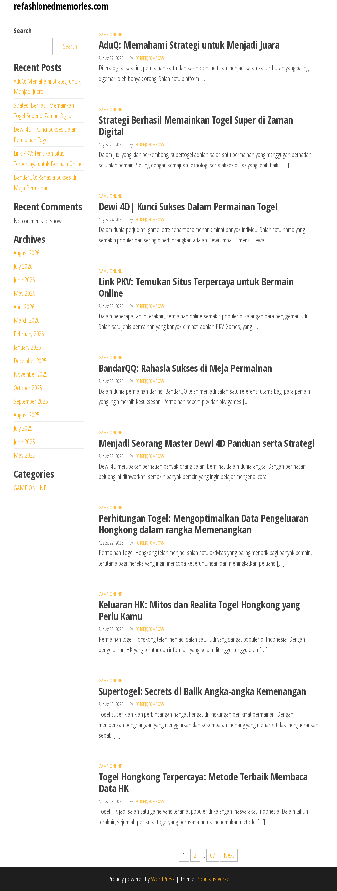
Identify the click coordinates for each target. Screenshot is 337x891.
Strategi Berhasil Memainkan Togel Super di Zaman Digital (196, 125)
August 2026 (26, 252)
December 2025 (30, 360)
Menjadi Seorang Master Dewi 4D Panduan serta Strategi (207, 443)
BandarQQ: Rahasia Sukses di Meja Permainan (185, 368)
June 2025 (24, 441)
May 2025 (24, 455)
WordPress (163, 879)
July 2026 (23, 266)
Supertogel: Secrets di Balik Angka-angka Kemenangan (202, 691)
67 (212, 855)
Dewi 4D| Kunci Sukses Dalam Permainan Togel (188, 206)
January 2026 (27, 347)
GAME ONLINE (110, 34)
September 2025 (31, 401)
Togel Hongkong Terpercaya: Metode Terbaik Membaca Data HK (203, 782)
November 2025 (31, 374)
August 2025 (26, 414)
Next (229, 855)
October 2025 (28, 387)
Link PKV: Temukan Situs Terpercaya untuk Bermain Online (196, 287)
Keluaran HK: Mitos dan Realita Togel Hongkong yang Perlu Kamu (199, 610)
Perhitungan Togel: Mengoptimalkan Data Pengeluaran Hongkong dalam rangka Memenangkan (203, 523)
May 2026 (24, 293)
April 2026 (24, 306)
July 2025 (23, 428)
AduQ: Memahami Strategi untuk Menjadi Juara (189, 45)
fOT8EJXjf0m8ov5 (149, 58)
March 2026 (26, 320)
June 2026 (24, 279)
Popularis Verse (212, 879)
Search (23, 30)
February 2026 (29, 333)
